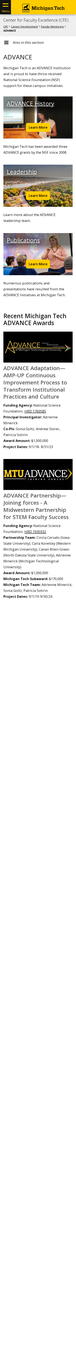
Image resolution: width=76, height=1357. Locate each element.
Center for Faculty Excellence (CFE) (35, 20)
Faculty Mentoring (52, 26)
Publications (23, 240)
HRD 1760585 (35, 411)
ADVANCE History (30, 103)
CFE (5, 26)
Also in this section (28, 42)
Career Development (24, 26)
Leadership (22, 172)
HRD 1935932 (35, 531)
